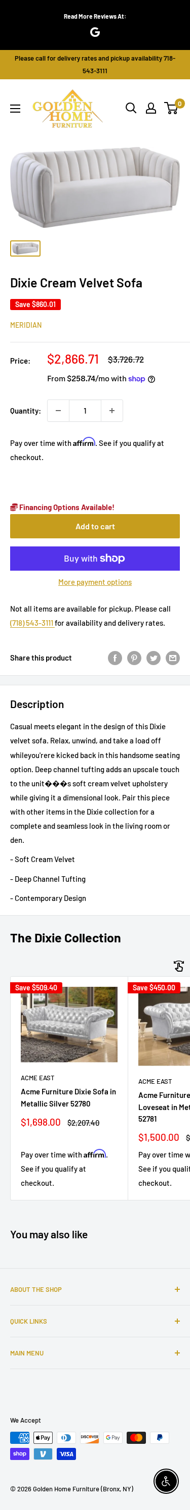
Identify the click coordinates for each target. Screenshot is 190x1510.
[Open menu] (15, 109)
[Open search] (131, 108)
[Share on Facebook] (115, 657)
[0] (171, 108)
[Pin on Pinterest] (134, 657)
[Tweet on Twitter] (153, 657)
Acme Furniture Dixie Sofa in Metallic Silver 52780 (68, 1097)
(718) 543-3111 (32, 622)
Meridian (26, 325)
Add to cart (95, 526)
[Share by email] (173, 657)
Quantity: (25, 410)
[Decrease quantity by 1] (58, 410)
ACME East (37, 1078)
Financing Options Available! (66, 507)
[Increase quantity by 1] (112, 410)
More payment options (95, 581)
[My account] (151, 108)
